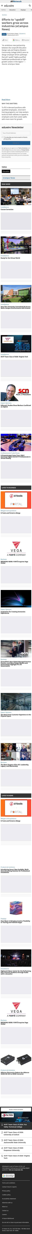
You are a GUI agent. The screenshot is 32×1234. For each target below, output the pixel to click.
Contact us (5, 1210)
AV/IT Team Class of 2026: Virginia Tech (17, 1157)
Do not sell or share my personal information (15, 1222)
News (4, 34)
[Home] (16, 1)
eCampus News (13, 33)
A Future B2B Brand (8, 1218)
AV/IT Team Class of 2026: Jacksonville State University (15, 1141)
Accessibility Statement (9, 1199)
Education (12, 10)
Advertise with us (7, 1202)
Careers (4, 1214)
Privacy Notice (25, 150)
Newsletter (26, 40)
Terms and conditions (8, 1183)
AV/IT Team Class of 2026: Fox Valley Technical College (15, 1126)
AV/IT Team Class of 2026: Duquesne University (13, 1149)
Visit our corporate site (16, 1170)
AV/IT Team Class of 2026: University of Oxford (13, 1133)
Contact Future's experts (9, 1187)
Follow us (17, 40)
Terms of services (23, 148)
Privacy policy (6, 1191)
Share (6, 40)
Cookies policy (6, 1195)
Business (4, 15)
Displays (23, 10)
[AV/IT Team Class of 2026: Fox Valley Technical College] (16, 1121)
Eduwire (22, 33)
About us (4, 1206)
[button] (2, 5)
